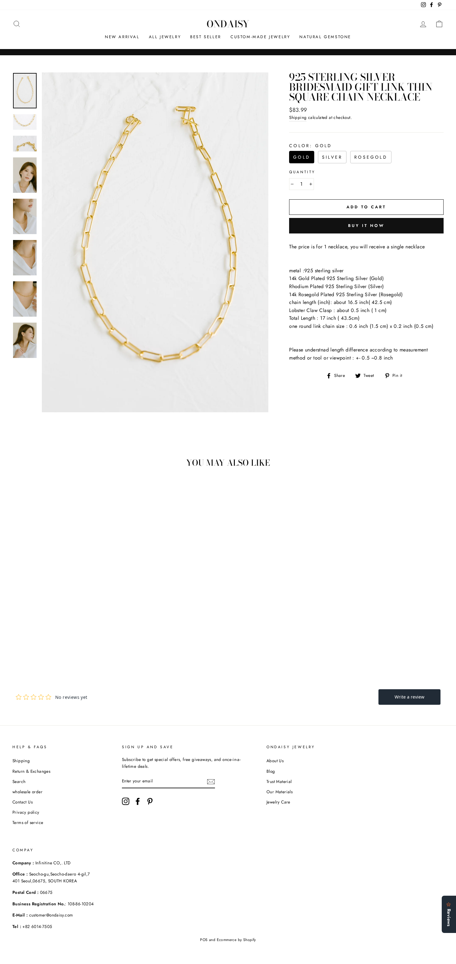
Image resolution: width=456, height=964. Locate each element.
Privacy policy (25, 812)
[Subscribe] (211, 781)
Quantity (302, 172)
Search (18, 781)
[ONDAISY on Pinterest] (150, 801)
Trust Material (279, 781)
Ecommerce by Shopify (236, 940)
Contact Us (22, 802)
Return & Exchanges (31, 771)
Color (310, 145)
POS (204, 940)
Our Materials (279, 792)
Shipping (297, 117)
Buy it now (366, 226)
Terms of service (27, 822)
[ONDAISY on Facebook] (137, 801)
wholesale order (27, 792)
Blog (270, 771)
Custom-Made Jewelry (260, 37)
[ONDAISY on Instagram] (125, 801)
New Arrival (122, 37)
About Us (275, 761)
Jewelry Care (278, 802)
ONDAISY (228, 24)
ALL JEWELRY (165, 37)
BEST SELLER (205, 37)
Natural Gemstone (325, 37)
